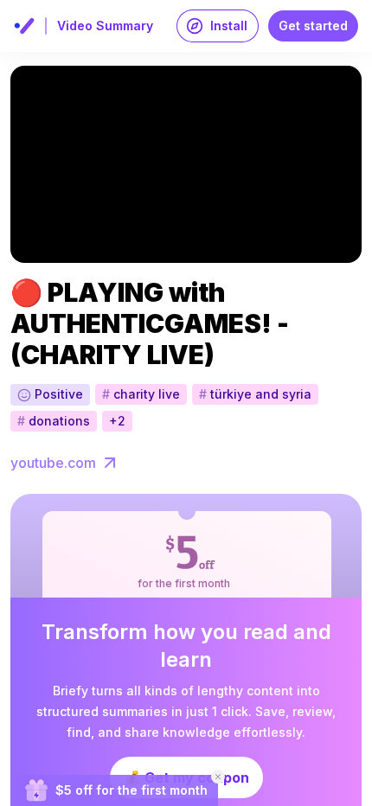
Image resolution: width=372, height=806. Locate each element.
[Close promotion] (218, 777)
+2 (117, 420)
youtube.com (53, 462)
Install (228, 25)
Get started (313, 25)
